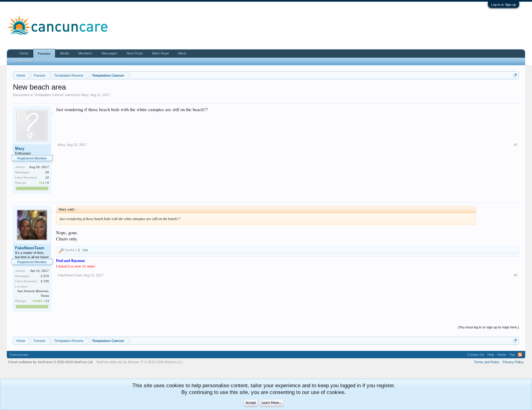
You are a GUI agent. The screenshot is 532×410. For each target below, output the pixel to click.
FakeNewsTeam (29, 248)
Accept (251, 403)
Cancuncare (19, 354)
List (85, 250)
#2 (516, 275)
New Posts (135, 53)
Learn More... (272, 403)
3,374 (45, 276)
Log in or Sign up (503, 4)
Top (512, 354)
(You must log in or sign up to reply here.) (488, 327)
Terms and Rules (486, 362)
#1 (516, 145)
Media (64, 53)
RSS (520, 354)
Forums (44, 53)
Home (23, 53)
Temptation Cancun (48, 95)
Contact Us (475, 354)
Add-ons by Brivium (140, 362)
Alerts (182, 53)
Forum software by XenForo (50, 362)
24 (47, 172)
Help (490, 354)
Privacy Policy (513, 362)
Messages (109, 53)
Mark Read (160, 53)
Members (85, 53)
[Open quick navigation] (515, 75)
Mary (85, 95)
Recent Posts (22, 61)
